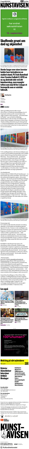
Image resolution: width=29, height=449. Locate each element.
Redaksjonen (18, 368)
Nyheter (4, 368)
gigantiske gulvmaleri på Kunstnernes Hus (12, 260)
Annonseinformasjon (20, 373)
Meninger (4, 378)
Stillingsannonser (19, 371)
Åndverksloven (18, 376)
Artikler (4, 375)
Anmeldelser (6, 370)
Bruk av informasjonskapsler (20, 379)
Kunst (2, 104)
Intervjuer (5, 373)
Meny (27, 1)
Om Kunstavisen (19, 383)
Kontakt (17, 381)
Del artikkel (6, 107)
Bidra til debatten (19, 385)
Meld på (26, 364)
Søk (25, 1)
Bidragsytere (18, 369)
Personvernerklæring (20, 374)
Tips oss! (22, 1)
